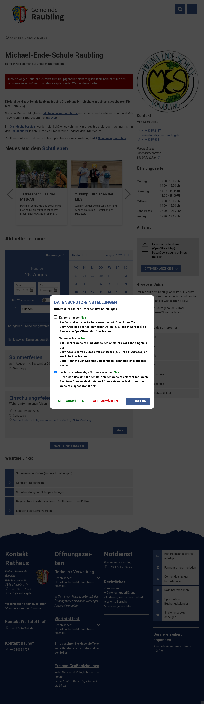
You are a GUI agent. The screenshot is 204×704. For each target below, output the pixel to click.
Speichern (137, 401)
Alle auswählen (71, 401)
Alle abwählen (105, 401)
